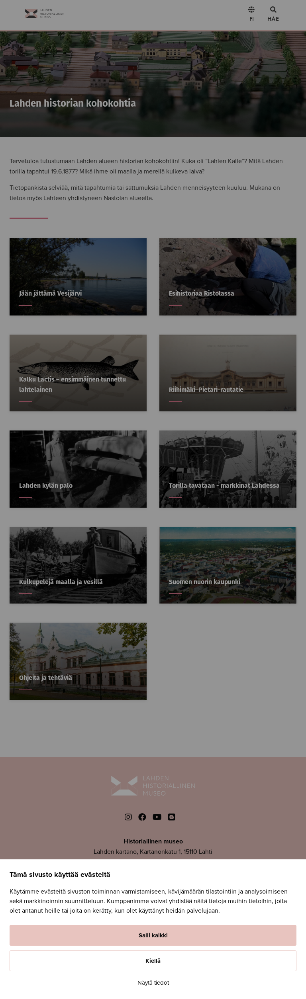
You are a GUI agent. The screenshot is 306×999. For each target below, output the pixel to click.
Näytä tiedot (153, 982)
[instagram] (128, 817)
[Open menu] (295, 15)
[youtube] (157, 817)
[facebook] (142, 817)
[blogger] (171, 817)
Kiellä (153, 960)
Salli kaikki (153, 935)
